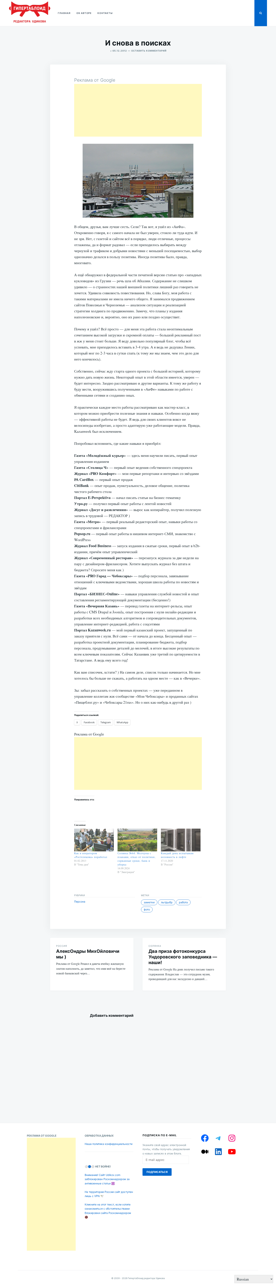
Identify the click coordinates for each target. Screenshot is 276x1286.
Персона (79, 901)
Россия (61, 946)
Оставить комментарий (149, 50)
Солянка (155, 946)
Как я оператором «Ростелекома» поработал (90, 855)
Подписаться (157, 1171)
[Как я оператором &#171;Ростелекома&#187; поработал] (94, 840)
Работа (183, 902)
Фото (147, 909)
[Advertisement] (138, 110)
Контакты (105, 13)
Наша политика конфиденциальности (108, 1143)
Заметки (149, 902)
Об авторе (83, 13)
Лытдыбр (167, 902)
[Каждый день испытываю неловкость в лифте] (181, 840)
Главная (64, 13)
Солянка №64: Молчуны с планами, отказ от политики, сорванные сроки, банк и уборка (137, 858)
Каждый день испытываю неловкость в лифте (177, 855)
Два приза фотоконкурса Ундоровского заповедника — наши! (183, 956)
